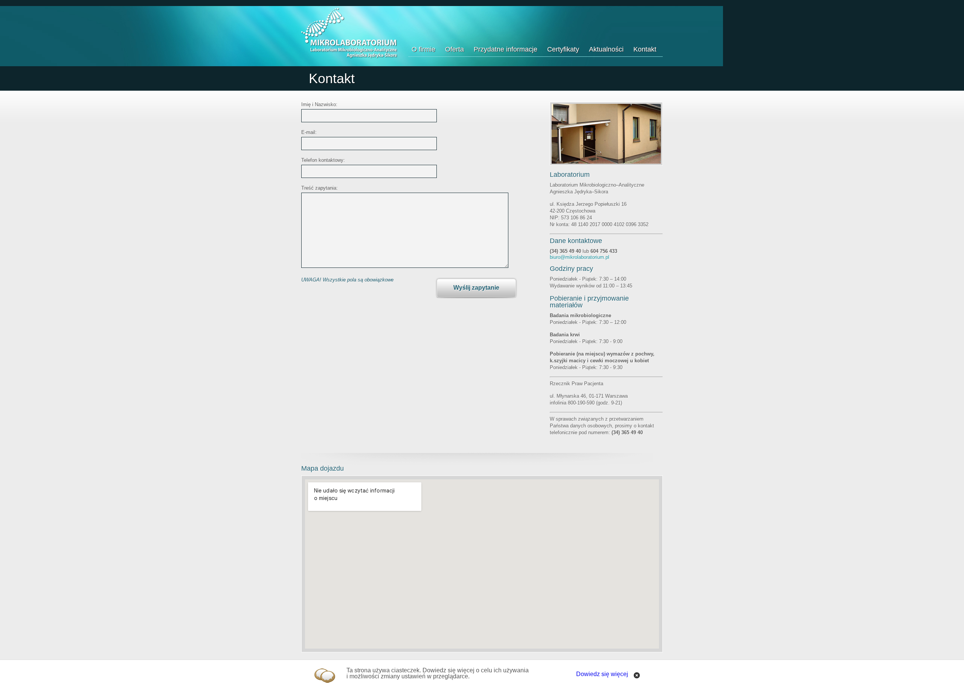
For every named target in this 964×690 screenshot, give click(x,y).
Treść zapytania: (319, 188)
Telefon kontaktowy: (323, 160)
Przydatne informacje (505, 49)
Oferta (454, 49)
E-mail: (309, 132)
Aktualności (606, 49)
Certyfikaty (563, 49)
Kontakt (644, 49)
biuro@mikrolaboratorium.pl (579, 257)
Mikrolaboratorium (349, 33)
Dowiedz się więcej (602, 674)
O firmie (423, 49)
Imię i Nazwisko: (319, 104)
